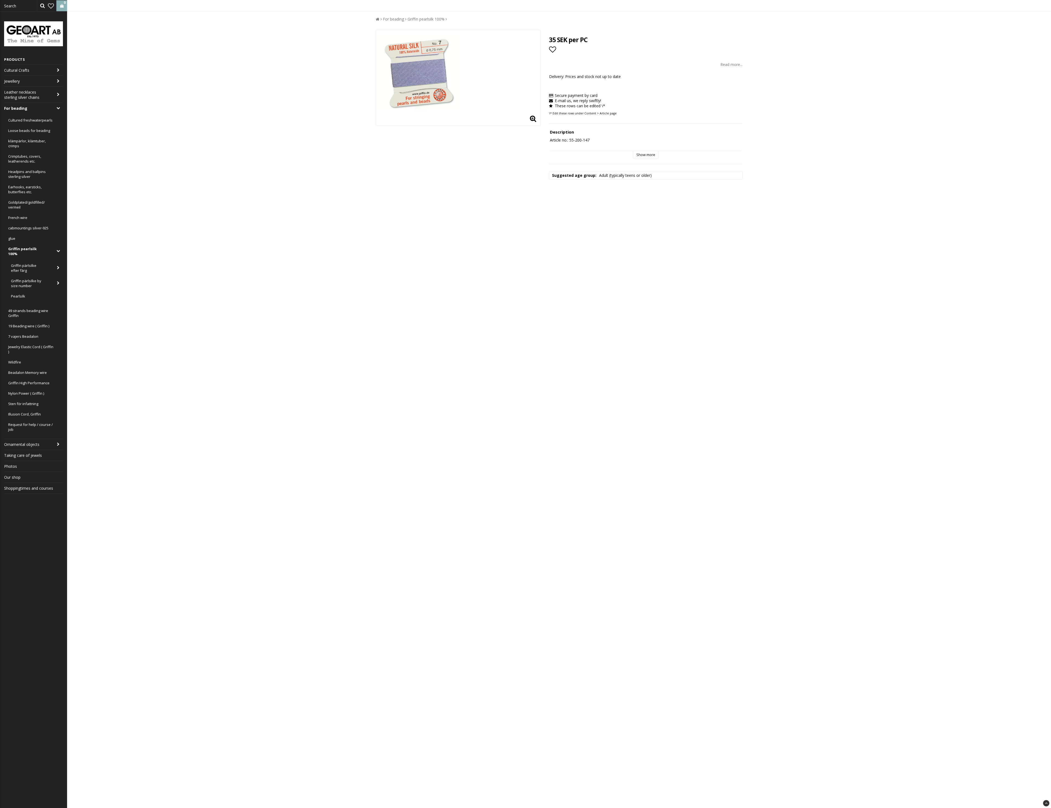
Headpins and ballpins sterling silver (27, 174)
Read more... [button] (731, 64)
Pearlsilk (18, 296)
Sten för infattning (23, 403)
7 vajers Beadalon (23, 336)
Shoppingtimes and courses (28, 488)
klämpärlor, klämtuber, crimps (27, 143)
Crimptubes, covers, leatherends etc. (24, 159)
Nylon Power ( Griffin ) (26, 393)
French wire (17, 217)
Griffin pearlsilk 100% (22, 251)
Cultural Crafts (16, 70)
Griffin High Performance (29, 382)
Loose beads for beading (29, 130)
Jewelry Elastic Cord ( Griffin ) (30, 349)
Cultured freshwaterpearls (30, 120)
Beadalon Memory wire (27, 372)
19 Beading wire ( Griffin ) (28, 326)
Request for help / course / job (30, 427)
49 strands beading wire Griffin (28, 313)
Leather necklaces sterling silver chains (21, 95)
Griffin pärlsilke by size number (26, 283)
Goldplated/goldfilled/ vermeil (26, 205)
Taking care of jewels (23, 455)
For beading (15, 108)
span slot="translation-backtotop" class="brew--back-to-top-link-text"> (1046, 803)
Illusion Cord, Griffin (24, 414)
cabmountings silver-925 (28, 228)
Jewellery (12, 81)
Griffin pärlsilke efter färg (23, 268)
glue (11, 238)
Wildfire (14, 362)
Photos (10, 466)
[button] (51, 5)
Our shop (12, 477)
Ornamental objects (21, 444)
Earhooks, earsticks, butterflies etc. (25, 189)
